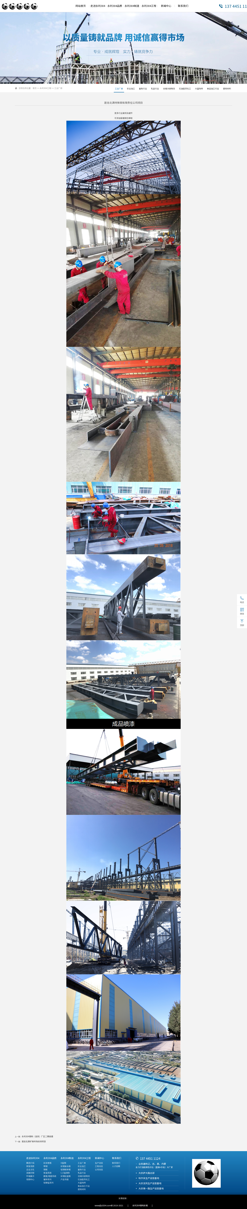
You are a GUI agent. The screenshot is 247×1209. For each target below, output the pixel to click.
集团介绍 (30, 1162)
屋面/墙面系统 (49, 1176)
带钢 (45, 1166)
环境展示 (30, 1176)
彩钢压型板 (66, 1176)
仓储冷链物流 (169, 88)
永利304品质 (114, 6)
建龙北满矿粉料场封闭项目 (34, 1141)
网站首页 (80, 6)
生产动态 (99, 1162)
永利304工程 (149, 6)
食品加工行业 (213, 88)
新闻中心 (166, 6)
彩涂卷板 (47, 1162)
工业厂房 (58, 88)
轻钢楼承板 (66, 1169)
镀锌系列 (47, 1179)
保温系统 (47, 1172)
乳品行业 (155, 88)
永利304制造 (132, 6)
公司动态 (99, 1169)
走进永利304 (97, 6)
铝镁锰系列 (48, 1182)
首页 (35, 88)
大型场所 (199, 88)
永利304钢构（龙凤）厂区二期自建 (37, 1136)
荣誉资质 (30, 1166)
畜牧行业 (143, 88)
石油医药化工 (185, 88)
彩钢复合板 (66, 1166)
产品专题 (65, 1179)
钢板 (45, 1169)
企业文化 (30, 1169)
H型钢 (63, 1162)
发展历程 (30, 1172)
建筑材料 (227, 88)
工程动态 (99, 1166)
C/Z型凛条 (65, 1172)
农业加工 (131, 88)
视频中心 (30, 1179)
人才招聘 (116, 1166)
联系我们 (183, 6)
